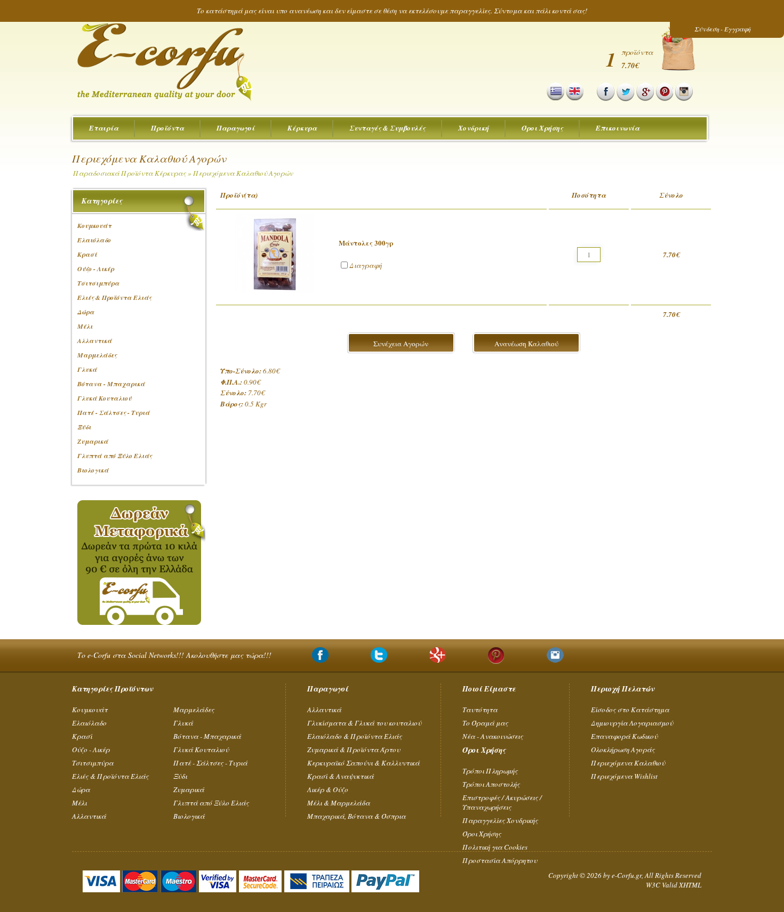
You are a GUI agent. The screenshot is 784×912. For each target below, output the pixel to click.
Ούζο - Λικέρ (91, 749)
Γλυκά (183, 723)
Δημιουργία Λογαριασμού (632, 723)
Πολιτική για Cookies (494, 847)
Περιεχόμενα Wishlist (624, 776)
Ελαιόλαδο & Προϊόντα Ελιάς (354, 736)
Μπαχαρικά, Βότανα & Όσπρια (356, 816)
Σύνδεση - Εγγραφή (722, 29)
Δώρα (81, 789)
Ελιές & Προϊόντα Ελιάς (110, 776)
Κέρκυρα (302, 128)
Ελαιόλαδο (89, 723)
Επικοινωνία (617, 128)
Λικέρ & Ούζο (327, 789)
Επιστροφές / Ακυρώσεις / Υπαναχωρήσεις (502, 802)
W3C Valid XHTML (673, 885)
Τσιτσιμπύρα (93, 763)
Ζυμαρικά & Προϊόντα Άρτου (353, 749)
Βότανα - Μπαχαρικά (207, 736)
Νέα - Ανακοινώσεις (492, 736)
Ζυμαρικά (188, 789)
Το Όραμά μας (485, 723)
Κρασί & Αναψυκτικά (340, 776)
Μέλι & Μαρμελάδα (338, 803)
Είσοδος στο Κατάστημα (630, 709)
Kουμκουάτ (90, 709)
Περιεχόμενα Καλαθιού (628, 763)
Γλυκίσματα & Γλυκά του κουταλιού (364, 723)
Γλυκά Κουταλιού (201, 749)
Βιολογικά (189, 816)
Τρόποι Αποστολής (491, 784)
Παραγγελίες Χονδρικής (500, 820)
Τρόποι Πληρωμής (490, 771)
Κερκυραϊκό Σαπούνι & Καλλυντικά (363, 763)
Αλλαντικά (89, 816)
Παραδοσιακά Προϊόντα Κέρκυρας (129, 173)
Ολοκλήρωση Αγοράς (623, 749)
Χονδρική (473, 128)
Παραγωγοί (236, 128)
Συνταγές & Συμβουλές (387, 128)
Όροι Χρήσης (542, 128)
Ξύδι (180, 776)
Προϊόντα (167, 128)
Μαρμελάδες (193, 709)
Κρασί (82, 736)
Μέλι (79, 803)
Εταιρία (103, 128)
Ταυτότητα (480, 709)
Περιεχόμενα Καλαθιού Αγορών (243, 173)
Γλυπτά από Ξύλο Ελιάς (211, 803)
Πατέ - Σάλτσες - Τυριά (210, 763)
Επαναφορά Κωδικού (624, 736)
